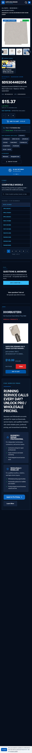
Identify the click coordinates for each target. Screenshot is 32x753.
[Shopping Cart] (29, 2)
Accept (4, 749)
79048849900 (7, 245)
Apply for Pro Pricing (13, 497)
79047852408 (7, 233)
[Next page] (27, 251)
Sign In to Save (12, 161)
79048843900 (7, 241)
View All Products (11, 319)
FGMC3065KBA (7, 225)
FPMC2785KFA (7, 212)
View (21, 366)
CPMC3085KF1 (7, 208)
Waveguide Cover (8, 10)
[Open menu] (3, 2)
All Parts (5, 8)
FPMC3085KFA (7, 216)
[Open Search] (26, 2)
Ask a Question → (16, 282)
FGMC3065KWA (7, 229)
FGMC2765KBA (7, 221)
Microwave (13, 8)
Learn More (10, 503)
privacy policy (14, 751)
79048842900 (7, 237)
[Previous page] (4, 251)
